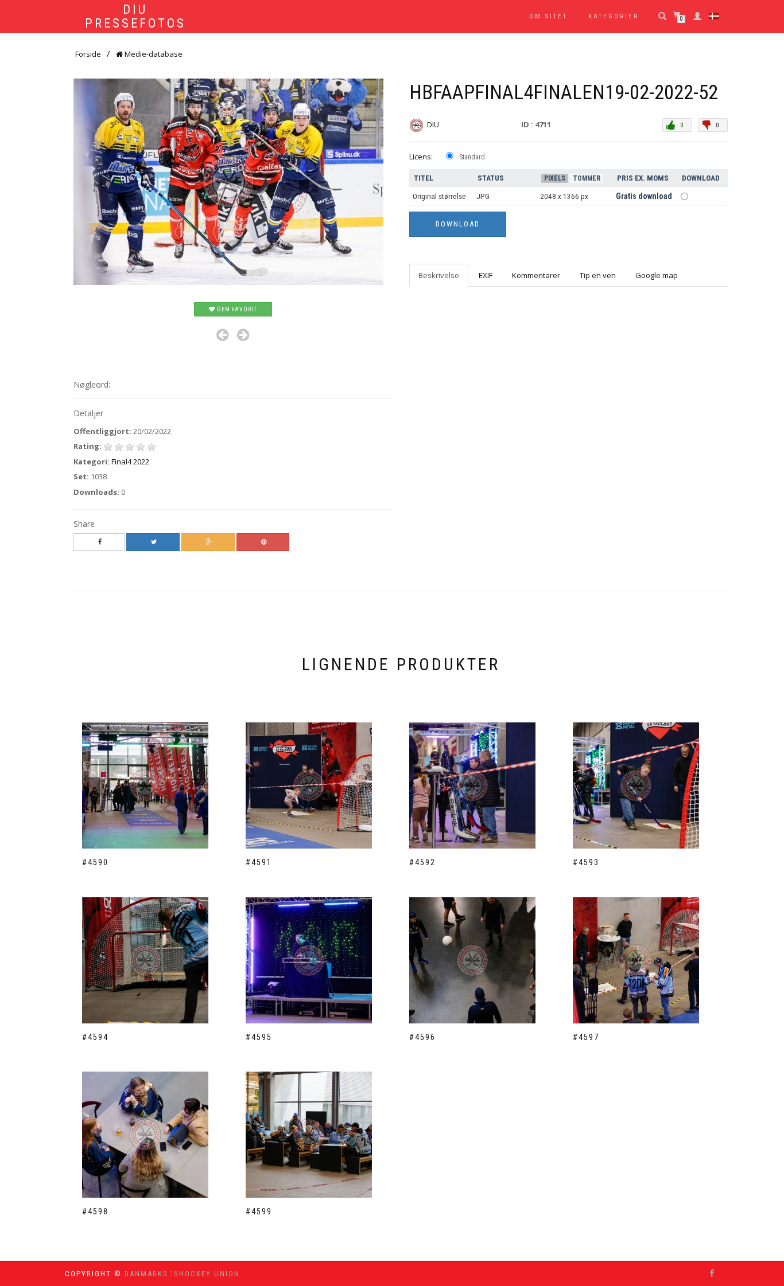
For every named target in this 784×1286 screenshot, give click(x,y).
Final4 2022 (130, 461)
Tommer (586, 178)
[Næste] (243, 335)
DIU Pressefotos (135, 16)
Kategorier (613, 16)
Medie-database (153, 54)
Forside (88, 54)
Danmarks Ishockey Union (182, 1273)
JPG (483, 196)
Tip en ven (598, 275)
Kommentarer (536, 275)
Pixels (554, 178)
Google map (656, 275)
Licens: (421, 156)
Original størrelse (439, 196)
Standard (472, 157)
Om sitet (548, 16)
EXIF (485, 275)
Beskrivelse (438, 275)
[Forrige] (222, 335)
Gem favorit (236, 309)
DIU (434, 124)
